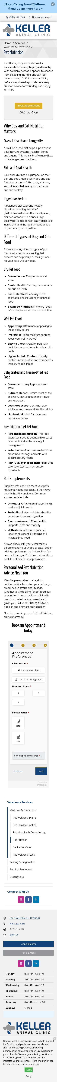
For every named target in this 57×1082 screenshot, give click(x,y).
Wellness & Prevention (17, 47)
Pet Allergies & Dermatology (29, 832)
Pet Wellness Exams (24, 817)
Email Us (14, 934)
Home (7, 43)
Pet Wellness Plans (24, 854)
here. (37, 1064)
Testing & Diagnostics (22, 862)
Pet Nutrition (20, 839)
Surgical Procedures (21, 869)
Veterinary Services (20, 802)
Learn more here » (30, 8)
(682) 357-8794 (28, 112)
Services (20, 43)
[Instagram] (21, 899)
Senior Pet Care (22, 847)
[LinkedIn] (36, 899)
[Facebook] (28, 899)
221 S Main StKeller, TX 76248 (25, 918)
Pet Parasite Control (24, 825)
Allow (29, 1070)
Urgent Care (17, 876)
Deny (29, 1076)
